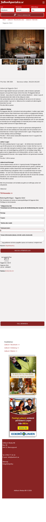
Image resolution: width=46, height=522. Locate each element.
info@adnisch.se (13, 457)
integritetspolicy (9, 245)
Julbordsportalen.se (12, 2)
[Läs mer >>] (23, 375)
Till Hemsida (22, 323)
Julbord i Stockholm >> (12, 344)
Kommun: (19, 7)
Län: (2, 7)
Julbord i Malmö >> (10, 351)
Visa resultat (23, 15)
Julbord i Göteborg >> (11, 348)
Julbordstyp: (35, 7)
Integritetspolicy (8, 464)
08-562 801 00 (9, 271)
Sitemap (5, 461)
